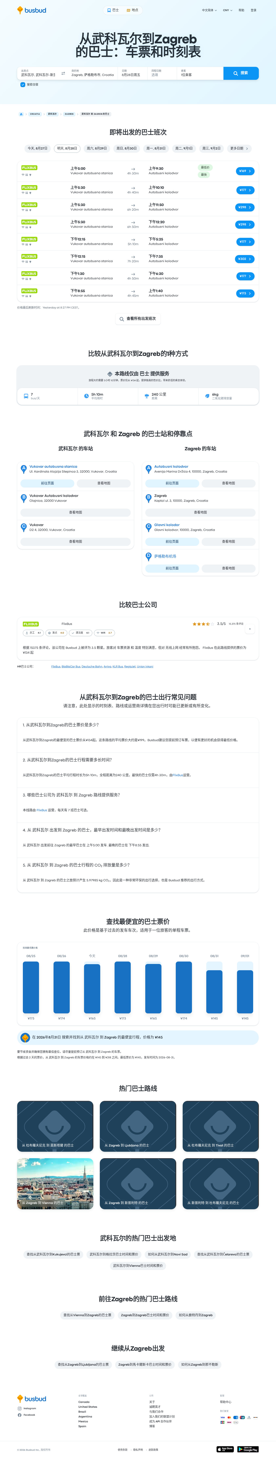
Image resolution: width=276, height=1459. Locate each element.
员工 (32, 633)
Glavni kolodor (167, 525)
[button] (63, 73)
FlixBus (67, 624)
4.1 (39, 633)
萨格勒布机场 (165, 556)
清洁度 (79, 633)
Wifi (103, 633)
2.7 (110, 633)
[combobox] (38, 73)
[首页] (21, 114)
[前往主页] (31, 10)
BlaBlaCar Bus (71, 666)
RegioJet (130, 666)
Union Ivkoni (145, 666)
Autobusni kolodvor (171, 466)
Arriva (107, 666)
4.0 (62, 633)
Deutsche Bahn (92, 666)
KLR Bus (118, 666)
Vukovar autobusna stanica (53, 466)
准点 (54, 633)
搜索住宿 (32, 84)
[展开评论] (250, 629)
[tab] (37, 149)
